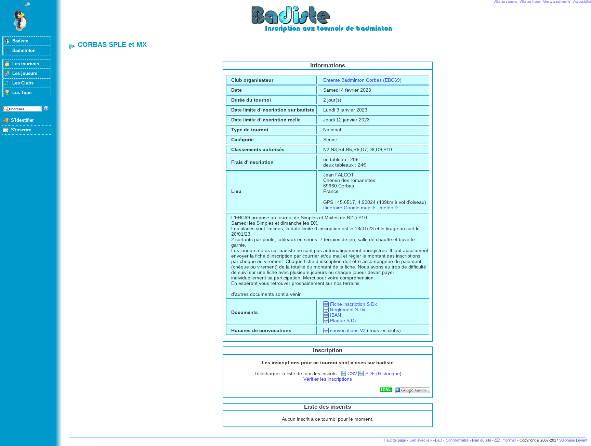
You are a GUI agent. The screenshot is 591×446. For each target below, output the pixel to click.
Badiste (20, 40)
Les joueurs (24, 73)
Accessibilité (582, 1)
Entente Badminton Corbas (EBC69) (362, 80)
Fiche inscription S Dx (353, 304)
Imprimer (508, 440)
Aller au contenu (505, 1)
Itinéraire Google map (346, 207)
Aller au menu (530, 1)
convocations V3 (348, 330)
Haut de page (395, 440)
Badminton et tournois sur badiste (330, 22)
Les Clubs (23, 83)
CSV (352, 373)
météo (386, 207)
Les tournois (25, 63)
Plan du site (481, 440)
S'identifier (22, 120)
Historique (389, 373)
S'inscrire (21, 129)
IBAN (335, 315)
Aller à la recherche (556, 1)
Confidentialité (457, 440)
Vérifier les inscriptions (327, 379)
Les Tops (21, 92)
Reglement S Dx (347, 309)
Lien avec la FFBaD (425, 440)
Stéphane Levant (573, 440)
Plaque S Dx (343, 320)
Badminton (24, 50)
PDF (370, 373)
